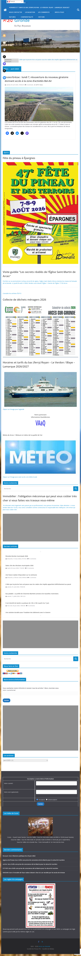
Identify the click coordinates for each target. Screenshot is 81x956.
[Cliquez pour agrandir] (40, 163)
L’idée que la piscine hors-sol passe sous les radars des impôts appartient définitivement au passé (38, 575)
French (12, 1)
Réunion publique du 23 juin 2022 (24, 856)
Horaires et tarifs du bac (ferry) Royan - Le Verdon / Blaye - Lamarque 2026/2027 (39, 7)
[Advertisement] (40, 527)
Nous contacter (15, 12)
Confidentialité (27, 17)
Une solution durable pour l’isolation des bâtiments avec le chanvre (28, 603)
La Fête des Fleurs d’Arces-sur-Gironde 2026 (33, 59)
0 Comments (29, 85)
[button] (26, 2)
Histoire (41, 17)
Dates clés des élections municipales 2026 (19, 556)
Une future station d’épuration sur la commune (21, 565)
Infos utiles (59, 12)
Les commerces (43, 12)
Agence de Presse (9, 860)
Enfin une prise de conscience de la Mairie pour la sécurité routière (42, 860)
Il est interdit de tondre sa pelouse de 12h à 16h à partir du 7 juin (27, 594)
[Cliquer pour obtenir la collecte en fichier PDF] (40, 305)
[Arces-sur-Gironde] (40, 31)
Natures (12, 17)
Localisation (30, 12)
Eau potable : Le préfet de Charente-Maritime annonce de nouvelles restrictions (32, 584)
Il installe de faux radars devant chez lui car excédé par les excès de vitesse (39, 873)
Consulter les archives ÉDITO (12, 293)
